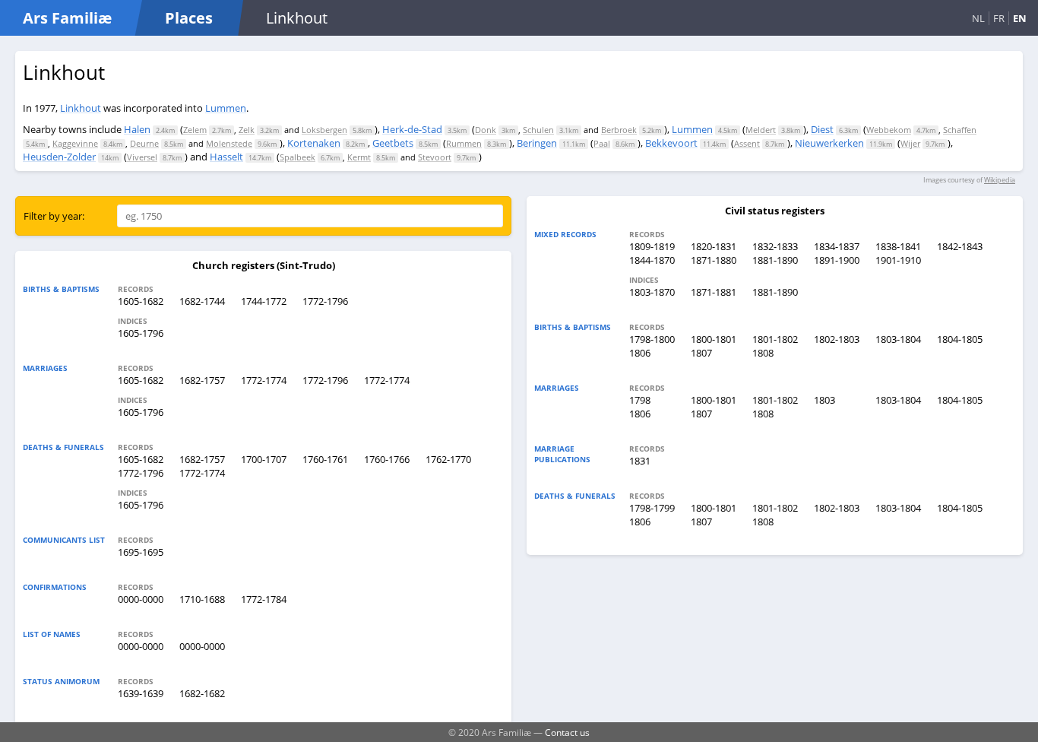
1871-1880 (713, 260)
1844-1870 (652, 260)
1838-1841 (898, 246)
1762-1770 (448, 459)
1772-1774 (263, 380)
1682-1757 (202, 380)
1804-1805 (960, 339)
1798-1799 (652, 508)
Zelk (247, 129)
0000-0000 (140, 599)
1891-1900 (836, 260)
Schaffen (959, 129)
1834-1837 (836, 246)
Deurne (144, 143)
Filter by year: (54, 216)
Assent (747, 143)
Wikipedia (999, 180)
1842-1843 (960, 246)
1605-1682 (140, 301)
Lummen (225, 108)
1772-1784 (263, 599)
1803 (824, 400)
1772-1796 (325, 301)
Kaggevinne (75, 143)
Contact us (567, 732)
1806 (639, 353)
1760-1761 (325, 459)
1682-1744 (202, 301)
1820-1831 (713, 246)
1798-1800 (652, 339)
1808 (763, 353)
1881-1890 (775, 260)
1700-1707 (263, 459)
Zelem (195, 129)
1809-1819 (652, 246)
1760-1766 (387, 459)
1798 (639, 400)
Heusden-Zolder (59, 156)
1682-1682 (202, 693)
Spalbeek (297, 157)
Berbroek (619, 129)
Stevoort (434, 157)
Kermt (359, 157)
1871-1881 (713, 292)
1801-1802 (775, 339)
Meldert (760, 129)
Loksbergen (324, 129)
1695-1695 (140, 552)
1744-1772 (263, 301)
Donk (485, 129)
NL (978, 18)
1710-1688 (202, 599)
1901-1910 (898, 260)
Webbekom (888, 129)
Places (189, 18)
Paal (601, 143)
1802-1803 (836, 339)
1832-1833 (775, 246)
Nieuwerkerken (829, 143)
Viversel (142, 157)
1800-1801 (713, 339)
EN (1020, 18)
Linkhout (80, 108)
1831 (639, 461)
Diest (822, 129)
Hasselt (226, 156)
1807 (701, 353)
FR (999, 18)
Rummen (464, 143)
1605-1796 (140, 333)
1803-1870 (652, 292)
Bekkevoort (671, 143)
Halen (137, 129)
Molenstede (229, 143)
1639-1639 (140, 693)
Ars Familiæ (67, 18)
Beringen (537, 143)
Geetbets (392, 143)
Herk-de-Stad (412, 129)
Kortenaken (313, 143)
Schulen (538, 129)
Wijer (910, 143)
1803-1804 (898, 339)
